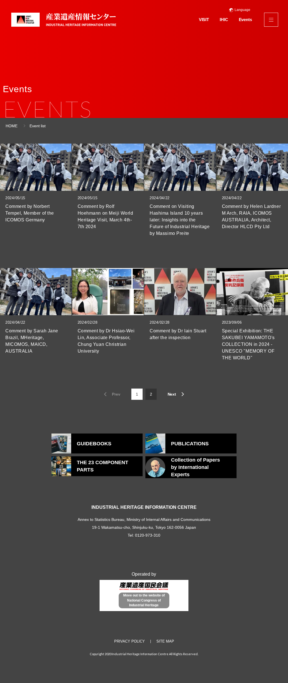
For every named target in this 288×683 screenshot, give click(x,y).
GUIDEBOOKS (94, 443)
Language (242, 10)
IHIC (224, 19)
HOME (11, 126)
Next (172, 394)
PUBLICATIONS (190, 443)
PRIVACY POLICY (129, 641)
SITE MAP (165, 641)
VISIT (204, 19)
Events (245, 19)
